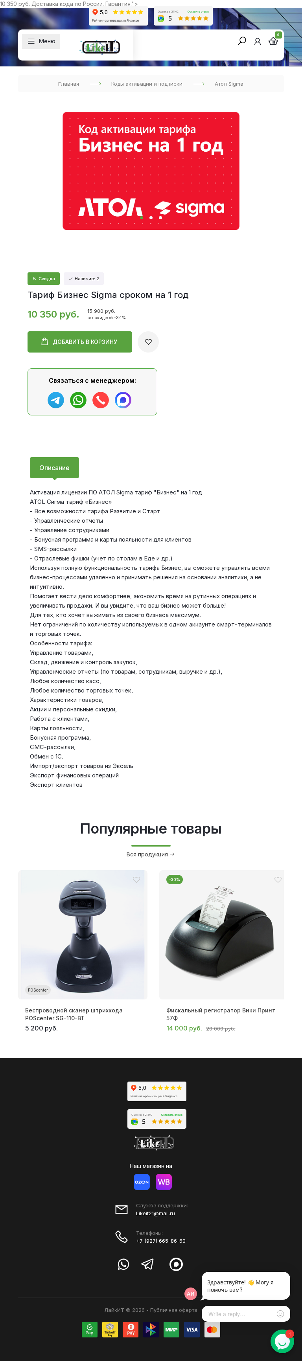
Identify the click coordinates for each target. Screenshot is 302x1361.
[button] (141, 217)
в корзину (85, 341)
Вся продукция (148, 854)
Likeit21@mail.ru (155, 1213)
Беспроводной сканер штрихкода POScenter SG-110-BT (74, 1014)
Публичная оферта (173, 1310)
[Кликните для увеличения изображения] (151, 171)
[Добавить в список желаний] (148, 342)
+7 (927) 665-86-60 (161, 1241)
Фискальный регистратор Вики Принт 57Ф (220, 1014)
